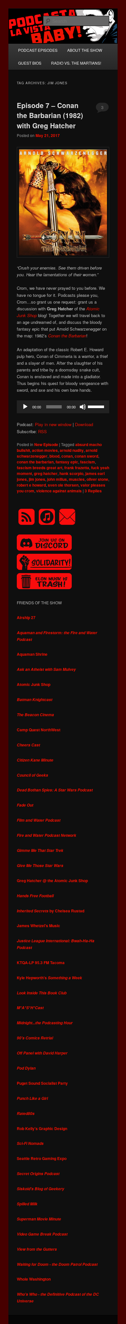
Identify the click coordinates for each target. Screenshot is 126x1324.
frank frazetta (76, 467)
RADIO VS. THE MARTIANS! (76, 63)
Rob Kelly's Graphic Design (42, 1128)
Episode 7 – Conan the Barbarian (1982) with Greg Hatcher (50, 115)
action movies (45, 450)
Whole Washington (34, 1279)
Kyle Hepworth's (49, 978)
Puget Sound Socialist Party (42, 1083)
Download (84, 424)
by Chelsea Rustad (50, 911)
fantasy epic (67, 462)
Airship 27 (26, 617)
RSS (42, 431)
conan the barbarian (35, 462)
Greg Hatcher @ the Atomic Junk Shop (52, 880)
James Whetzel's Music (38, 925)
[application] (63, 406)
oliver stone (97, 479)
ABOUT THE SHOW (84, 50)
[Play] (25, 407)
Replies (93, 491)
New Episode (46, 444)
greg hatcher (46, 473)
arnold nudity (72, 450)
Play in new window (53, 424)
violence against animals (59, 491)
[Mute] (82, 407)
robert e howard (31, 485)
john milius (57, 479)
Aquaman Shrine (32, 654)
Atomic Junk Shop (33, 684)
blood (54, 456)
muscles (77, 479)
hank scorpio (71, 473)
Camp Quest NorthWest (38, 730)
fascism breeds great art (39, 467)
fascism (87, 462)
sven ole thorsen (63, 485)
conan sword (86, 456)
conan (67, 456)
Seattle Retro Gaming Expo (42, 1158)
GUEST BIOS (29, 63)
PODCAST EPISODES (38, 50)
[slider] (97, 406)
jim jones (37, 479)
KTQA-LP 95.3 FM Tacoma (41, 962)
